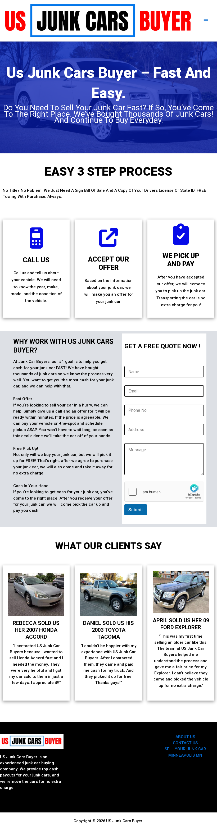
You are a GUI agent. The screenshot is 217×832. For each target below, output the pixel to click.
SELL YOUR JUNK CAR (185, 749)
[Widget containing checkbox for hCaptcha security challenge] (164, 492)
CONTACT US (185, 742)
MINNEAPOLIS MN (185, 755)
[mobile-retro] (36, 238)
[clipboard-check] (181, 234)
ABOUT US (185, 736)
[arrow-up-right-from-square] (108, 237)
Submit (135, 509)
